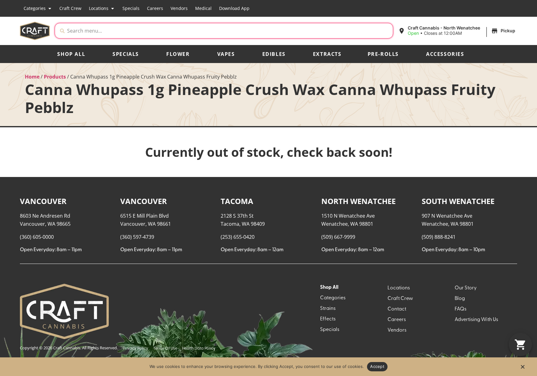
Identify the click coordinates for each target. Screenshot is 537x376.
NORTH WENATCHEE (358, 201)
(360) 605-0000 (37, 236)
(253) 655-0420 (238, 236)
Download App (234, 8)
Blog (460, 298)
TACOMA (237, 201)
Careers (155, 8)
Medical (203, 8)
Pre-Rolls (383, 54)
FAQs (460, 309)
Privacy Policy (135, 349)
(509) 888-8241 (439, 236)
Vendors (179, 8)
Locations (98, 8)
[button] (457, 30)
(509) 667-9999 (338, 236)
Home (32, 76)
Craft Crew (70, 8)
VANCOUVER (43, 201)
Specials (131, 8)
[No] (522, 369)
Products (55, 76)
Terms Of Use (165, 349)
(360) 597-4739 (137, 236)
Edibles (274, 54)
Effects (328, 319)
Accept (377, 366)
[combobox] (229, 30)
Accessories (445, 54)
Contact (397, 309)
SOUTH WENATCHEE (458, 201)
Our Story (466, 288)
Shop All (71, 54)
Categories (35, 8)
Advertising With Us (476, 319)
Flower (178, 54)
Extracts (327, 54)
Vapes (226, 54)
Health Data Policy (198, 349)
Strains (328, 308)
